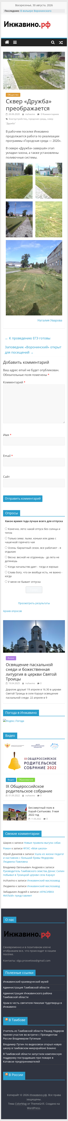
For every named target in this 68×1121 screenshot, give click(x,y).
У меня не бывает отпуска (24, 581)
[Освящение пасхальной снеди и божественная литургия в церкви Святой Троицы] (34, 622)
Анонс (11, 658)
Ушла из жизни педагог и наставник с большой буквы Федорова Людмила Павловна (33, 857)
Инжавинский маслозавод (43, 880)
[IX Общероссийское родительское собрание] (34, 743)
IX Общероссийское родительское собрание (29, 788)
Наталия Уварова (50, 320)
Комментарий (14, 382)
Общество (13, 94)
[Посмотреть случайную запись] (61, 42)
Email (8, 456)
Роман (7, 848)
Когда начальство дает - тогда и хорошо (33, 566)
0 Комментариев (49, 114)
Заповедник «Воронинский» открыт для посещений (33, 349)
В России (16, 1075)
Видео (11, 779)
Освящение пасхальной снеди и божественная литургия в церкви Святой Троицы (31, 672)
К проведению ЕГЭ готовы (27, 338)
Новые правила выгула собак (42, 842)
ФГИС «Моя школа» (35, 848)
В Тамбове (17, 1020)
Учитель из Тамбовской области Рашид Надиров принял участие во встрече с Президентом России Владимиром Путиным (33, 1034)
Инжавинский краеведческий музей (25, 981)
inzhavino (30, 114)
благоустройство (18, 118)
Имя (7, 435)
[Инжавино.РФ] (27, 927)
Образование (26, 779)
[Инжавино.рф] (7, 42)
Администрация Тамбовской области (26, 987)
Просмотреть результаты (34, 603)
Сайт (6, 477)
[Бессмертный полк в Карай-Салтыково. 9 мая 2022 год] (15, 806)
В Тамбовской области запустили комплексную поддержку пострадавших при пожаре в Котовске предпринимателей (32, 1057)
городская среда (37, 118)
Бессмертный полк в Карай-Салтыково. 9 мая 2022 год (43, 811)
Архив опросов (12, 611)
